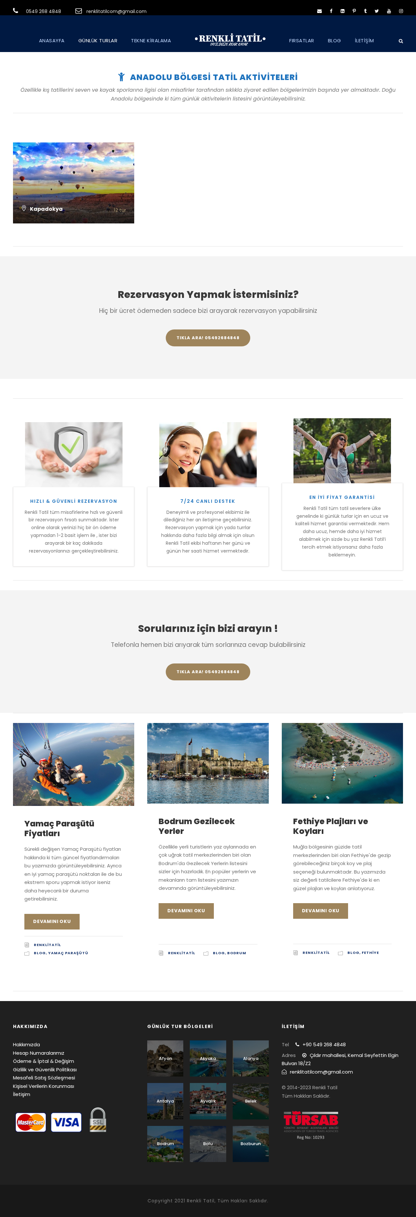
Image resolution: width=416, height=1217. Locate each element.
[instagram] (401, 11)
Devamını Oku (52, 921)
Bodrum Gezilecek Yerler (197, 826)
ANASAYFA (52, 40)
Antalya (165, 1101)
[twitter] (377, 11)
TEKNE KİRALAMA (151, 40)
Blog (40, 953)
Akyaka (208, 1058)
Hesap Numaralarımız (38, 1053)
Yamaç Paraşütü (68, 953)
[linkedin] (342, 11)
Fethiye (370, 952)
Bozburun (250, 1144)
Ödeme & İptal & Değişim (43, 1061)
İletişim (21, 1094)
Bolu (208, 1144)
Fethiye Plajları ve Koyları (330, 826)
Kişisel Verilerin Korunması (43, 1086)
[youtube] (389, 11)
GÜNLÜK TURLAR (98, 40)
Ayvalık (208, 1101)
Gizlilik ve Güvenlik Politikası (45, 1069)
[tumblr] (365, 11)
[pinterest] (354, 11)
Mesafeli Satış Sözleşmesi (44, 1077)
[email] (319, 11)
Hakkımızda (26, 1044)
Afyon (165, 1058)
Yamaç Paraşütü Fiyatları (59, 828)
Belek (250, 1101)
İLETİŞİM (364, 40)
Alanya (250, 1058)
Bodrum (236, 953)
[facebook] (331, 11)
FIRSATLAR (301, 40)
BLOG (334, 40)
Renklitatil (47, 944)
